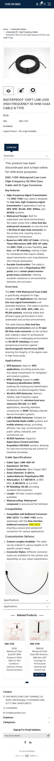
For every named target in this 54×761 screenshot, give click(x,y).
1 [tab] (27, 682)
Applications (10, 606)
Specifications (11, 600)
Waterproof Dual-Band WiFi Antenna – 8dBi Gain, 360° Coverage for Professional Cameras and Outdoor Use (39, 660)
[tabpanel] (14, 648)
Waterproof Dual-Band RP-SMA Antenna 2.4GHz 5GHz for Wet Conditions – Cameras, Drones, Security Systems (14, 660)
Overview (11, 147)
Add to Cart (40, 675)
